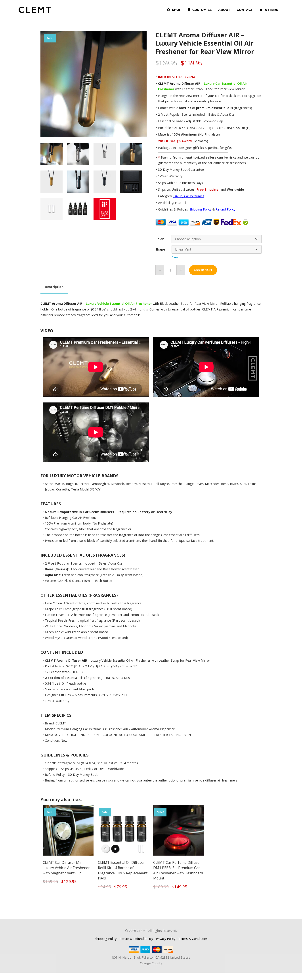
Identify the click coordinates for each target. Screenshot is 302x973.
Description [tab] (54, 287)
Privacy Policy (165, 939)
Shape (160, 249)
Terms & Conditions (193, 939)
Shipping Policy (106, 939)
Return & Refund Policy (136, 939)
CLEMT (142, 931)
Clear (175, 257)
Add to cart (203, 270)
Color (159, 239)
